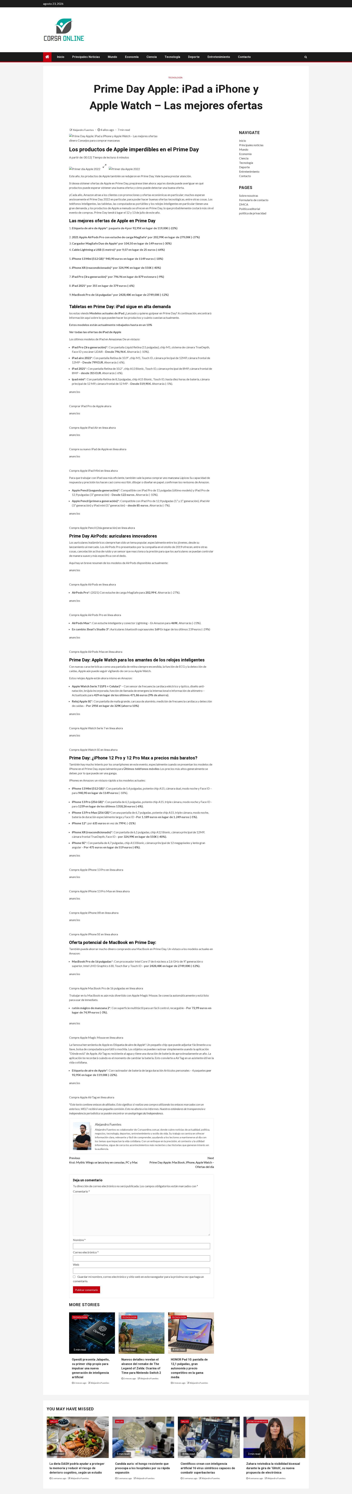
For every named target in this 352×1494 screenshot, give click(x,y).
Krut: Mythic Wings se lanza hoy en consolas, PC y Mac (103, 1160)
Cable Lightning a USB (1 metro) (93, 249)
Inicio (60, 57)
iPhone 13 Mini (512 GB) (88, 258)
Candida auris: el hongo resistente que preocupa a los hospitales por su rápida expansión (142, 1468)
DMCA (243, 204)
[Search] (305, 56)
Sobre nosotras (248, 195)
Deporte (194, 57)
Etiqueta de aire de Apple (128, 1044)
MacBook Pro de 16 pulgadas (91, 294)
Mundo (112, 57)
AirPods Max (80, 623)
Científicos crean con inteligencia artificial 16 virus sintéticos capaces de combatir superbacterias (208, 1468)
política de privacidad (252, 213)
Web (76, 1264)
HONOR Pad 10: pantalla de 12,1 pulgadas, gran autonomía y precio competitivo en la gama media (189, 1368)
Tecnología (172, 57)
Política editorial (249, 208)
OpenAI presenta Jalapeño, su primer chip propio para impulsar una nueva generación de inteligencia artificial (90, 1368)
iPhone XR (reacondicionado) (91, 267)
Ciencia (151, 57)
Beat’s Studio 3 (97, 629)
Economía (132, 57)
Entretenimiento (219, 57)
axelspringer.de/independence (145, 1113)
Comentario (81, 1191)
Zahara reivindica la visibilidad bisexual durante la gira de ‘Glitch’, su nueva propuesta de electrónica (273, 1468)
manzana (173, 477)
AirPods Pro (80, 592)
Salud (53, 1421)
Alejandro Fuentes (83, 129)
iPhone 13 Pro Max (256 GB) (90, 812)
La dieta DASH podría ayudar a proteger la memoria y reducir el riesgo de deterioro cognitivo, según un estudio (77, 1468)
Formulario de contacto (253, 200)
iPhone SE (78, 843)
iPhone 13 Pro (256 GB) (87, 802)
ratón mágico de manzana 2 (90, 1008)
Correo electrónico (86, 1252)
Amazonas (115, 339)
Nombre (79, 1240)
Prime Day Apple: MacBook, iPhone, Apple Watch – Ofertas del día (181, 1162)
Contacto (244, 57)
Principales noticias (86, 57)
